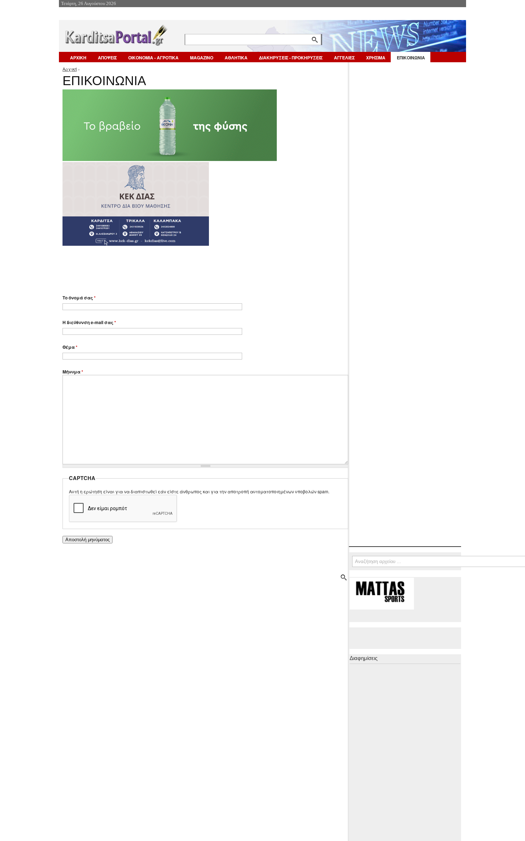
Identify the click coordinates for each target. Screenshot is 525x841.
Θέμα (70, 347)
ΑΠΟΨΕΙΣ (107, 57)
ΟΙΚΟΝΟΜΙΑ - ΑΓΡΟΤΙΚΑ (153, 57)
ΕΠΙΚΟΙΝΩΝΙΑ (411, 57)
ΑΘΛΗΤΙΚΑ (236, 57)
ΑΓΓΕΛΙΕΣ (344, 57)
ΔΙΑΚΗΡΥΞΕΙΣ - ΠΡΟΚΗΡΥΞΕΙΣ (290, 57)
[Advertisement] (189, 267)
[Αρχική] (116, 34)
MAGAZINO (201, 57)
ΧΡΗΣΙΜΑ (375, 57)
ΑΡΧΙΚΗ (78, 57)
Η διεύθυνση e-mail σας (89, 322)
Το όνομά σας (79, 297)
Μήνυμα (72, 371)
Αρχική (69, 69)
